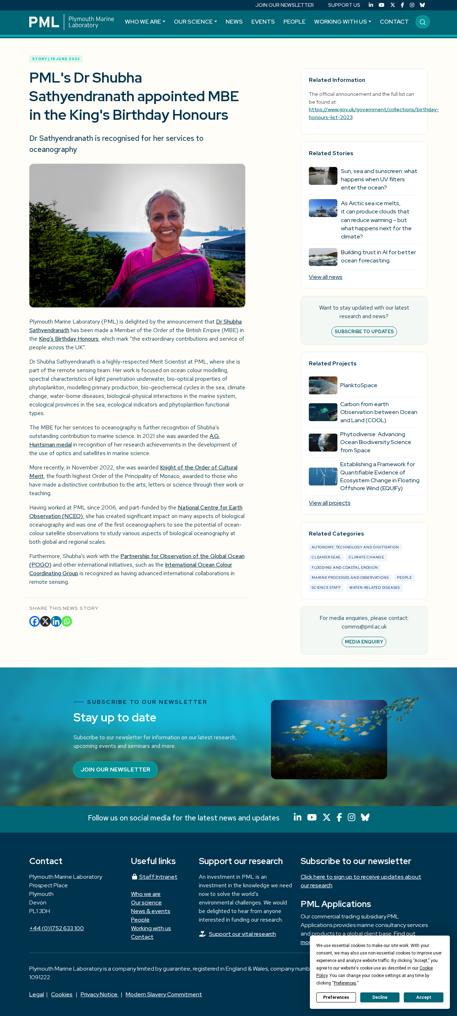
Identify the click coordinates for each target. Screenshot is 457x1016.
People (294, 21)
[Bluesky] (422, 5)
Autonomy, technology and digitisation (355, 547)
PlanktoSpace (358, 385)
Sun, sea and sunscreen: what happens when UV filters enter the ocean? (379, 179)
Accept (423, 997)
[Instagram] (412, 5)
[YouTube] (382, 5)
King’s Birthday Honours (69, 338)
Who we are (143, 21)
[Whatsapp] (66, 621)
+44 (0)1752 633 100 (56, 928)
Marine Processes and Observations (350, 577)
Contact (394, 21)
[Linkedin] (56, 621)
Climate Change (366, 557)
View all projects (330, 503)
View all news (325, 277)
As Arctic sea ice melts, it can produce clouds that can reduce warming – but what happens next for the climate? (376, 219)
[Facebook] (402, 5)
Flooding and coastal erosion (345, 567)
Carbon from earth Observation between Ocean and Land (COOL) (378, 412)
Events (263, 21)
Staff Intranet (157, 877)
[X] (45, 621)
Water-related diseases (375, 587)
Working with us (340, 21)
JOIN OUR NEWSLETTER (284, 5)
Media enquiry (364, 642)
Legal (36, 994)
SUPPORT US (344, 5)
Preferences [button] (345, 983)
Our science (193, 21)
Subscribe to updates (364, 332)
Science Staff (326, 587)
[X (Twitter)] (392, 5)
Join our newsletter (115, 769)
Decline (379, 997)
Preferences (336, 997)
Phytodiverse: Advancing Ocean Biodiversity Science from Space (375, 442)
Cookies (61, 994)
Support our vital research (242, 934)
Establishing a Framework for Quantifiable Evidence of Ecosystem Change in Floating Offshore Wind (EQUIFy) (380, 476)
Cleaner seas (326, 557)
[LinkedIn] (371, 5)
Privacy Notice (100, 994)
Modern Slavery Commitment (164, 994)
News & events (150, 911)
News (234, 21)
